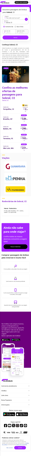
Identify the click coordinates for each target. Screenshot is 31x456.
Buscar (15, 37)
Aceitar (20, 447)
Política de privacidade (21, 444)
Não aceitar (9, 447)
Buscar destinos (16, 247)
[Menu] (30, 2)
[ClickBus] (4, 2)
